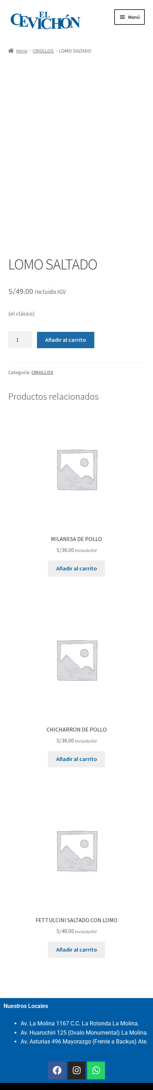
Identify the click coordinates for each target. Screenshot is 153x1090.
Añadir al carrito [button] (76, 568)
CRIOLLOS (43, 51)
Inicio (21, 51)
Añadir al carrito (65, 339)
